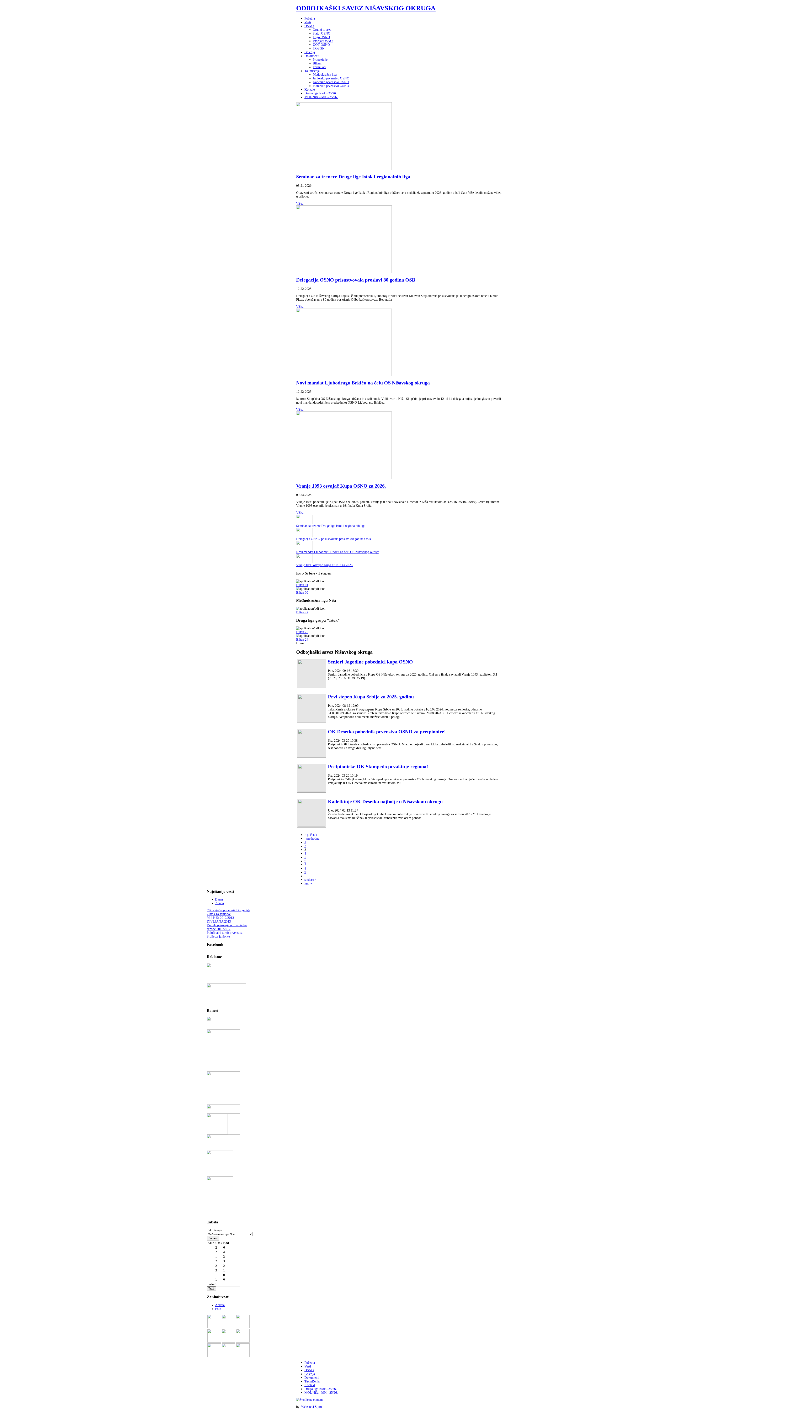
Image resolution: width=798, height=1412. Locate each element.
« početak (310, 834)
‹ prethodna (311, 838)
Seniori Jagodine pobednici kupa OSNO (370, 662)
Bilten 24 (302, 639)
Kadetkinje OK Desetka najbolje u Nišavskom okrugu (385, 801)
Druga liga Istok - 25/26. (320, 1389)
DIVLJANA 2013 (219, 921)
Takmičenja (312, 1381)
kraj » (308, 883)
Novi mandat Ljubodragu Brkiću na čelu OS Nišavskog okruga (363, 382)
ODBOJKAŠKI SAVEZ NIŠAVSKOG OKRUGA (366, 8)
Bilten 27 (302, 612)
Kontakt (309, 1385)
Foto (218, 1309)
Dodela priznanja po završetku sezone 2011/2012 (227, 927)
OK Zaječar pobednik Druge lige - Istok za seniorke (228, 912)
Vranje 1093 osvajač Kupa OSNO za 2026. (341, 486)
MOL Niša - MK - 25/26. (321, 1392)
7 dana (219, 903)
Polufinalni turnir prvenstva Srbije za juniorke (225, 934)
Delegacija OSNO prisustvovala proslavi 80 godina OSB (355, 280)
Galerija (309, 1374)
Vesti (307, 1366)
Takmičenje (214, 1230)
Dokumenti (311, 1377)
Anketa (220, 1305)
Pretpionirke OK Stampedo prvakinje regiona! (378, 766)
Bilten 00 (302, 592)
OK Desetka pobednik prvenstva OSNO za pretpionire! (387, 731)
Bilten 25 (302, 632)
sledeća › (310, 879)
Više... (300, 203)
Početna (309, 1362)
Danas (219, 899)
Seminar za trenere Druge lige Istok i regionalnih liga (353, 176)
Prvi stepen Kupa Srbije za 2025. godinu (371, 696)
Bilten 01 (302, 585)
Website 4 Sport (311, 1406)
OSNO (309, 1370)
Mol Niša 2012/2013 (220, 917)
